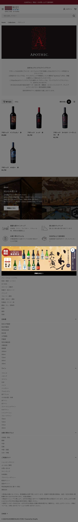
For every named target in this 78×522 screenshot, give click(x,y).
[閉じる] (73, 250)
